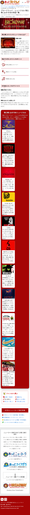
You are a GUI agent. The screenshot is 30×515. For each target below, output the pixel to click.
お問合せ (9, 504)
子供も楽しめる (20, 401)
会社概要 (3, 504)
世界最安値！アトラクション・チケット (14, 417)
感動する (19, 397)
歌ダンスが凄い (21, 399)
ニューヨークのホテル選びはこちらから (13, 422)
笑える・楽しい (9, 401)
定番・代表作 (8, 397)
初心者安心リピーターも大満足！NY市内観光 (14, 420)
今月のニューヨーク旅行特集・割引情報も (13, 415)
